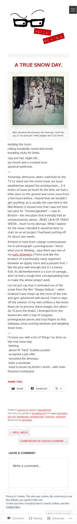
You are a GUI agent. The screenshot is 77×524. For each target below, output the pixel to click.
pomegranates (37, 416)
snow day (49, 416)
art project (62, 413)
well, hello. (19, 432)
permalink (27, 419)
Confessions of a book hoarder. (43, 441)
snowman (60, 416)
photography (23, 416)
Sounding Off (38, 413)
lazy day (12, 416)
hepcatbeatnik (44, 409)
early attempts (22, 254)
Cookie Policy (13, 507)
